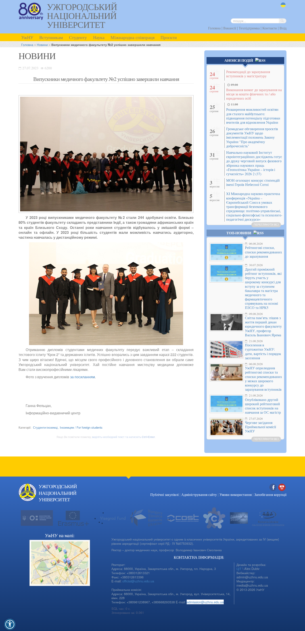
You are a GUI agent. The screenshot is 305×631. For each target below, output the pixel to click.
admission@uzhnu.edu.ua (205, 602)
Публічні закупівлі (164, 494)
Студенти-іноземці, (45, 427)
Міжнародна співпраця (133, 37)
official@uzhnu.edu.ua (138, 581)
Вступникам (51, 37)
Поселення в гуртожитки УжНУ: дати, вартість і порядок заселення (263, 351)
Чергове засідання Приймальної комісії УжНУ (260, 426)
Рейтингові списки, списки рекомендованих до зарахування (263, 251)
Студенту (78, 37)
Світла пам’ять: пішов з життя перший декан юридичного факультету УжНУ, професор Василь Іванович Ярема (263, 326)
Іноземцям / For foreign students (81, 427)
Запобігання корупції (270, 494)
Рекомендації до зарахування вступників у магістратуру (248, 73)
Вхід (283, 28)
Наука (98, 37)
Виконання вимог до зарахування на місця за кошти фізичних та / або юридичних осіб (254, 94)
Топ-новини (238, 232)
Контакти (269, 28)
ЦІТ (239, 568)
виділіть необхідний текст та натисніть (123, 437)
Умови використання (235, 494)
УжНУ (27, 37)
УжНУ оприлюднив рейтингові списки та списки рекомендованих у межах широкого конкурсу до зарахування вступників (263, 379)
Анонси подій (238, 60)
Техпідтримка (249, 28)
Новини (42, 44)
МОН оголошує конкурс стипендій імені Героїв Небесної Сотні (253, 182)
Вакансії (229, 28)
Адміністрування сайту (199, 494)
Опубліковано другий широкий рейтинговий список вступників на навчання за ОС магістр (263, 406)
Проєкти (169, 37)
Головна (214, 28)
